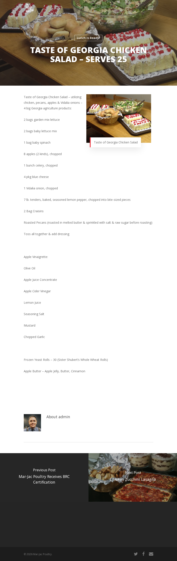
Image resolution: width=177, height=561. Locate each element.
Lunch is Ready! (88, 38)
